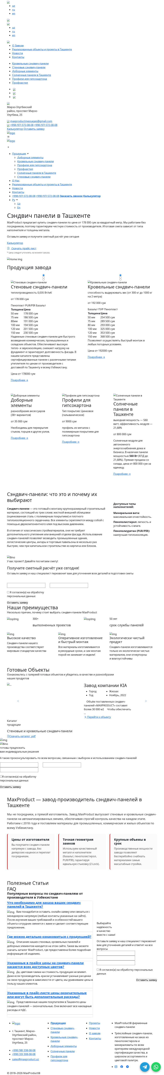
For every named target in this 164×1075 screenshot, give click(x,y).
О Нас (16, 180)
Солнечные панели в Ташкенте (31, 75)
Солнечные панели (63, 1051)
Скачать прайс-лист (23, 248)
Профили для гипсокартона (29, 79)
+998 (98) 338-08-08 (23, 1050)
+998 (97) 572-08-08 (21, 125)
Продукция (19, 153)
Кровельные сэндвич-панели (30, 63)
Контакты (18, 57)
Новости (17, 53)
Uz (18, 203)
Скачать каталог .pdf (23, 736)
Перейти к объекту (98, 717)
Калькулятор (15, 129)
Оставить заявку (34, 129)
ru (13, 9)
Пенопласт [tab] (18, 305)
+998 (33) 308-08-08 (23, 1054)
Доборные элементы (25, 71)
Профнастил (20, 82)
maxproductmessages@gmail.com (31, 121)
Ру (13, 200)
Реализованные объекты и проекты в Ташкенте (42, 49)
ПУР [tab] (100, 309)
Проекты (94, 1023)
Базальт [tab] (41, 305)
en (13, 13)
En (18, 207)
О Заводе (18, 45)
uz (13, 6)
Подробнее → (19, 380)
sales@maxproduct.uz (25, 1059)
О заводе (94, 1033)
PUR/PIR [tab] (30, 305)
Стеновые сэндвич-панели (28, 67)
